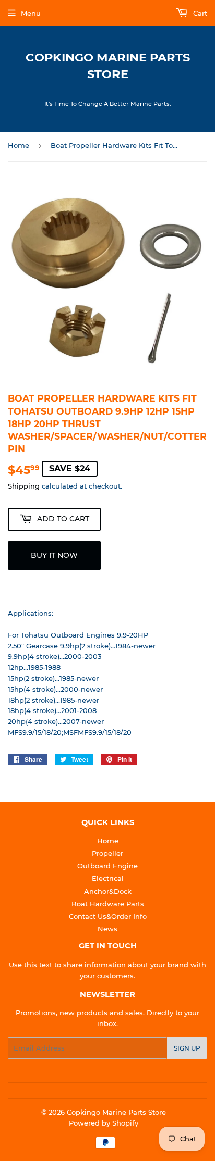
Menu (31, 13)
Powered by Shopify (103, 1123)
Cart (199, 13)
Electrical (108, 878)
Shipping (24, 486)
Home (18, 145)
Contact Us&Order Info (108, 916)
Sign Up (187, 1048)
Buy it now (54, 555)
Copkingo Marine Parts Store (108, 65)
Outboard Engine (107, 866)
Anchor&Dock (108, 891)
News (107, 929)
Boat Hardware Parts (107, 904)
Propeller (107, 853)
